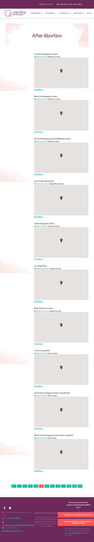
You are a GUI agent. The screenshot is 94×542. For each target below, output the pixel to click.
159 (74, 486)
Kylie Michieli (41, 56)
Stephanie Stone (42, 183)
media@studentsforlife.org (12, 531)
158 (69, 486)
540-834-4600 (14, 518)
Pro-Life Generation (73, 533)
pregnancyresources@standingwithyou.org (18, 525)
